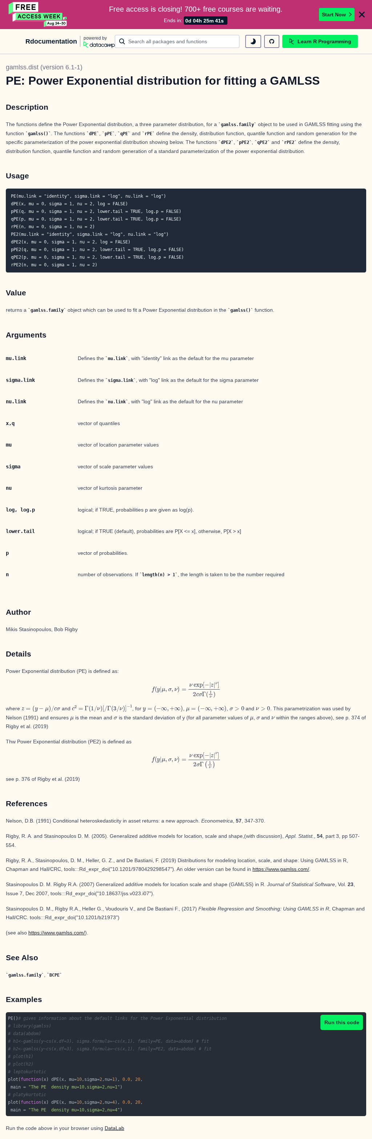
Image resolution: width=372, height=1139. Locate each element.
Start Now (334, 14)
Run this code (341, 1022)
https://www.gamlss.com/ (280, 869)
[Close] (362, 14)
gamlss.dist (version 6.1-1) (44, 67)
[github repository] (271, 41)
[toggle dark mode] (253, 41)
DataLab (114, 1128)
